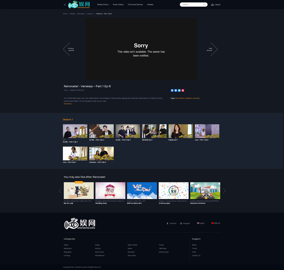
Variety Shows (102, 4)
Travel (161, 245)
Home (65, 14)
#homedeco (179, 98)
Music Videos (118, 4)
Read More (68, 104)
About (194, 245)
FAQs (194, 252)
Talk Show (162, 248)
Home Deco (99, 252)
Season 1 (90, 14)
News (130, 248)
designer (188, 98)
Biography (98, 201)
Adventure (67, 201)
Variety (72, 14)
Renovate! (80, 14)
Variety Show (164, 252)
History (98, 248)
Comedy (168, 201)
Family (97, 245)
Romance (114, 201)
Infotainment (75, 201)
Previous (60, 190)
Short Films (132, 255)
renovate (196, 98)
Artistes (150, 4)
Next (224, 190)
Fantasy (174, 201)
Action (66, 245)
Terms (194, 248)
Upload (217, 5)
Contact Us (196, 255)
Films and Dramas (135, 4)
